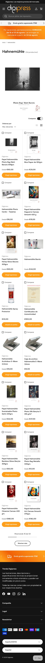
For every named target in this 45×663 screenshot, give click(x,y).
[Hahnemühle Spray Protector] (11, 293)
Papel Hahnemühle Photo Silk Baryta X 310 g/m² (32, 411)
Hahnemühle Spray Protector (10, 310)
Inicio (4, 42)
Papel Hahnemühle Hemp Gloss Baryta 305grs (10, 261)
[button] (41, 8)
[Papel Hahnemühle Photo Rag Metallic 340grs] (33, 443)
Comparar (32, 118)
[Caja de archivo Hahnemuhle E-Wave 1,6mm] (33, 343)
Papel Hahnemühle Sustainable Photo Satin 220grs (10, 411)
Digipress (10, 657)
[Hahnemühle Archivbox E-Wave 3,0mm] (11, 343)
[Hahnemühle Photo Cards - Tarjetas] (11, 194)
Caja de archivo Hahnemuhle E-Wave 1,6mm (33, 361)
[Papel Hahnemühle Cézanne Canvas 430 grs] (11, 493)
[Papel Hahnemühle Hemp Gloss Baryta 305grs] (11, 244)
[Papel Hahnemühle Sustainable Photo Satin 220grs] (11, 393)
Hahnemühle (11, 42)
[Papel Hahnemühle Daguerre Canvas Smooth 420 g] (33, 194)
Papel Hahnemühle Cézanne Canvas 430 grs (11, 511)
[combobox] (22, 16)
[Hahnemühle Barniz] (33, 244)
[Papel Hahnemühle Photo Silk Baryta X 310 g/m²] (33, 393)
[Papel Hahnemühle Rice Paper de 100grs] (33, 144)
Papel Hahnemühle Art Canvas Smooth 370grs (32, 511)
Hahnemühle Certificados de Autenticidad (31, 311)
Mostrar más (22, 543)
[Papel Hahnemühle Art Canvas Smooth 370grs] (33, 493)
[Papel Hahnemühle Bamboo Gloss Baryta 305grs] (11, 443)
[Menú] (3, 8)
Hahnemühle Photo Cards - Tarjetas (10, 210)
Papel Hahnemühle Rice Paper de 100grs (33, 160)
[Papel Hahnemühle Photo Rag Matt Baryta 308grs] (11, 144)
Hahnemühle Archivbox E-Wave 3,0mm (10, 361)
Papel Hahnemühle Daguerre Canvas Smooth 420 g (32, 212)
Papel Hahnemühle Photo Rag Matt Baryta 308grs (10, 162)
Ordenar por (6, 124)
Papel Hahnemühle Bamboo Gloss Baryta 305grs (11, 461)
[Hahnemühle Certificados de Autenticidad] (33, 293)
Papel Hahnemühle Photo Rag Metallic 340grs (32, 461)
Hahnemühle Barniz (32, 259)
